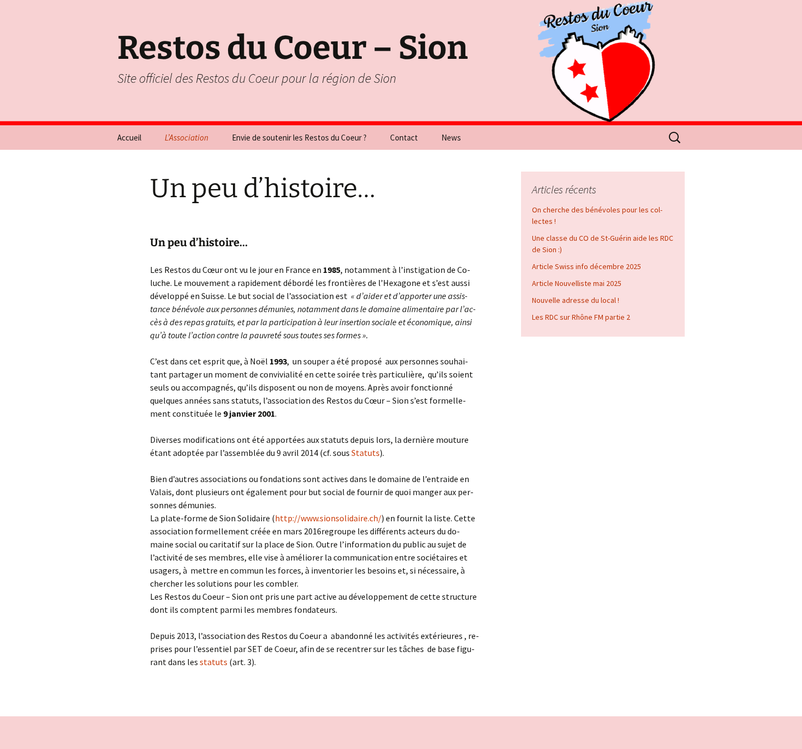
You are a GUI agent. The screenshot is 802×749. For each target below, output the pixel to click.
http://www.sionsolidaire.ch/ (328, 518)
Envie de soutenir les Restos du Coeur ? (299, 137)
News (451, 137)
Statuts (365, 452)
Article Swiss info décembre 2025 (586, 266)
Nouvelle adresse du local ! (575, 300)
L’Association (186, 137)
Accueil (129, 137)
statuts (213, 661)
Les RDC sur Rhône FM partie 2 (581, 317)
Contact (404, 137)
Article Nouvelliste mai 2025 (576, 283)
